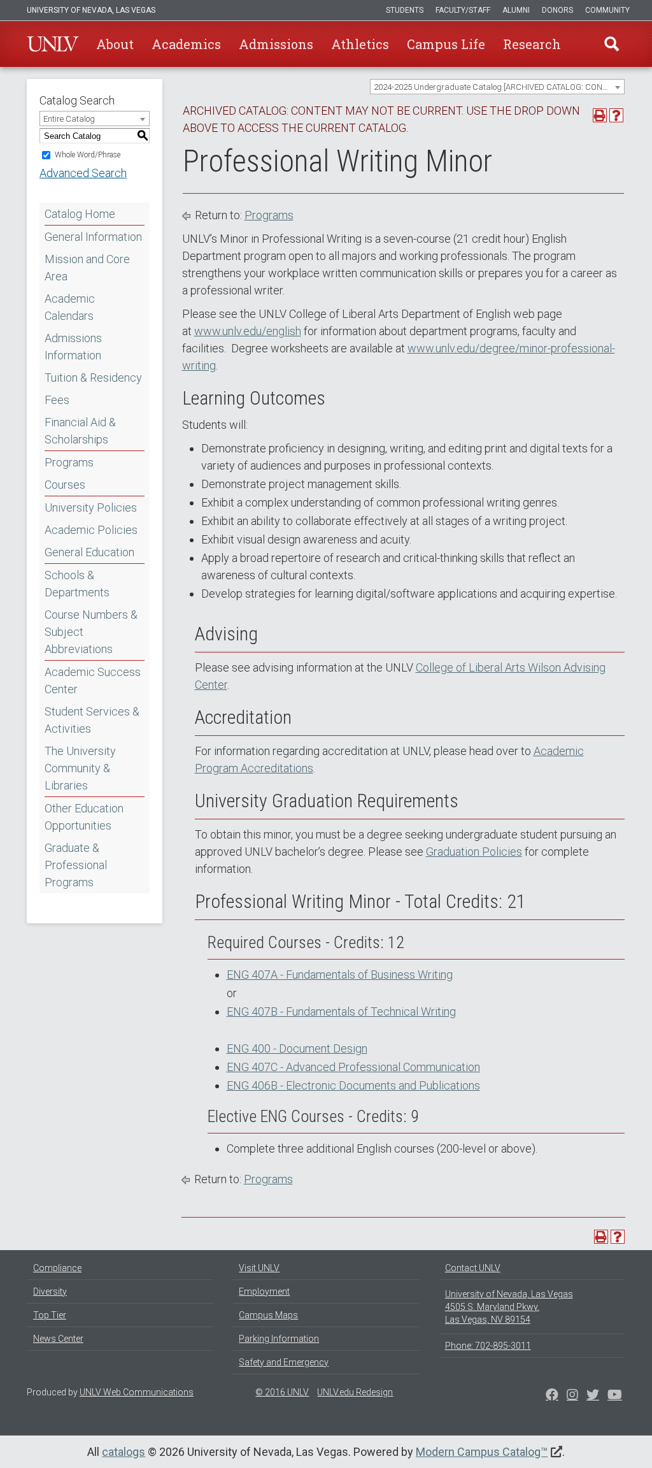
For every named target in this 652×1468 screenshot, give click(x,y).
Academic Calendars (70, 307)
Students (404, 10)
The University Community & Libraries (80, 768)
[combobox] (497, 86)
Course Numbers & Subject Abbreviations (91, 632)
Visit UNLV (259, 1268)
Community (607, 10)
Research (532, 44)
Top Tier (49, 1315)
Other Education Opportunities (84, 817)
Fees (57, 400)
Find (612, 44)
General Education (89, 552)
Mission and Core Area (87, 267)
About (115, 44)
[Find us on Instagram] (592, 1396)
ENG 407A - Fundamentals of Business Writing (340, 974)
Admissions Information (73, 346)
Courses (65, 484)
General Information (93, 236)
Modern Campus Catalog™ (482, 1451)
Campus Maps (268, 1315)
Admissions (276, 44)
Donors (557, 10)
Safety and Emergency (284, 1362)
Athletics (360, 44)
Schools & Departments (77, 583)
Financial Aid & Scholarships (80, 430)
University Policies (91, 507)
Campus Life (446, 44)
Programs (69, 462)
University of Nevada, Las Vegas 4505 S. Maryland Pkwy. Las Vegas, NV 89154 (509, 1307)
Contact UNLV (472, 1268)
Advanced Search (83, 173)
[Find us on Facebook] (552, 1396)
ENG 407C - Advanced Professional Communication (353, 1067)
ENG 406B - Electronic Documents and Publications (353, 1085)
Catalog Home (80, 213)
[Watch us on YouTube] (614, 1396)
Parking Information (279, 1339)
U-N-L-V (53, 44)
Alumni (516, 10)
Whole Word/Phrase (87, 154)
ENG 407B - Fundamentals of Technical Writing (341, 1011)
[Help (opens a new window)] (616, 115)
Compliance (57, 1268)
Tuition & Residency (93, 377)
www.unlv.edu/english (247, 331)
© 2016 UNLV (282, 1392)
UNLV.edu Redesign (355, 1392)
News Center (58, 1339)
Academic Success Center (93, 680)
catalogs (123, 1451)
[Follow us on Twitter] (572, 1396)
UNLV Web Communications (137, 1392)
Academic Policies (91, 529)
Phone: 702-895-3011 (488, 1346)
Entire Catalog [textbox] (69, 119)
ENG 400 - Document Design (297, 1048)
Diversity (50, 1291)
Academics (186, 44)
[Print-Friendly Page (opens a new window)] (600, 115)
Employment (264, 1291)
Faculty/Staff (463, 10)
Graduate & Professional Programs (76, 865)
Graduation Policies (474, 851)
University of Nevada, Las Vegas (91, 10)
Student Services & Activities (92, 720)
